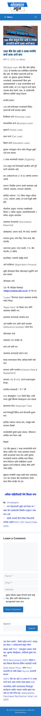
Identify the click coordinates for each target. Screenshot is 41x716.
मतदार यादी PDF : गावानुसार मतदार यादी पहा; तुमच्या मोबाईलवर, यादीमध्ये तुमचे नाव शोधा (19, 652)
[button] (36, 17)
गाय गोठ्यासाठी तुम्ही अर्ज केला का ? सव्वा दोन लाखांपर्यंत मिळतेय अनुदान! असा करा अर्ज (19, 510)
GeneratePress (20, 712)
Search (6, 623)
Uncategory (13, 502)
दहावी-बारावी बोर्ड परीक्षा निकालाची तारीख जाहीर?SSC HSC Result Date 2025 (20, 522)
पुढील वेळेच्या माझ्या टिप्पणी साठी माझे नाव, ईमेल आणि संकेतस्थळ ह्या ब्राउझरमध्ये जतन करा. (20, 598)
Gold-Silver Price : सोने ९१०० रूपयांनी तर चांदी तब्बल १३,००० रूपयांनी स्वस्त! (19, 671)
